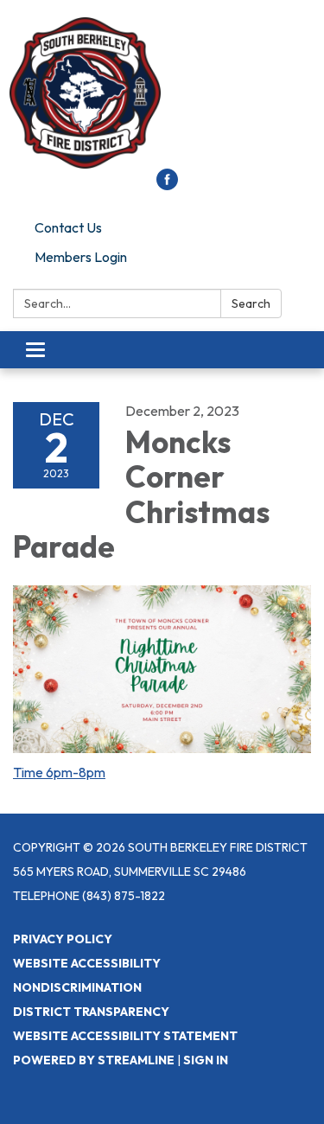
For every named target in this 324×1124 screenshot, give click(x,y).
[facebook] (167, 185)
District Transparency (91, 1011)
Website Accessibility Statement (125, 1036)
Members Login (81, 256)
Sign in (205, 1060)
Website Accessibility (87, 963)
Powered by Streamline (94, 1060)
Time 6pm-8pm (59, 772)
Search (251, 303)
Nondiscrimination (77, 987)
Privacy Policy (62, 939)
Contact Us (68, 227)
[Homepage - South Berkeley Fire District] (162, 93)
